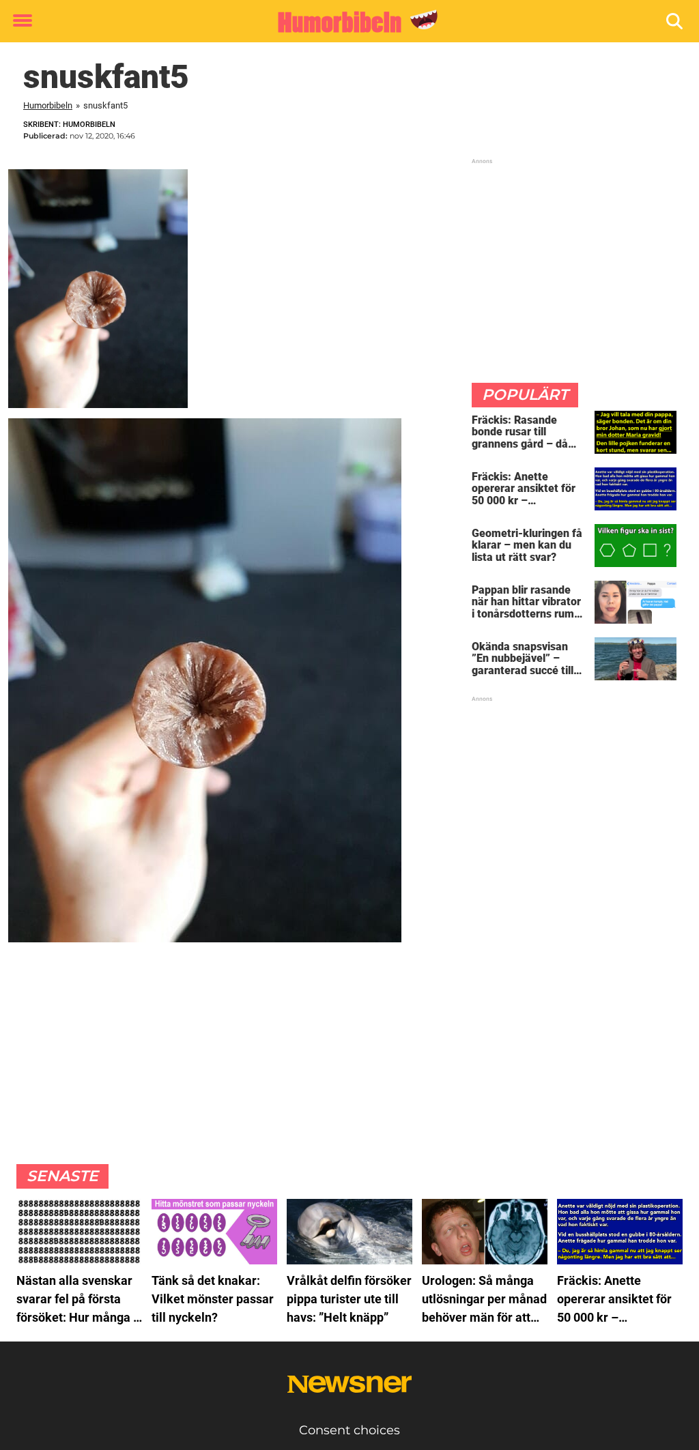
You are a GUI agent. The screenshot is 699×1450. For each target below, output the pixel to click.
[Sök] (675, 21)
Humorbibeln (47, 105)
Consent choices (349, 1430)
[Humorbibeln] (344, 21)
